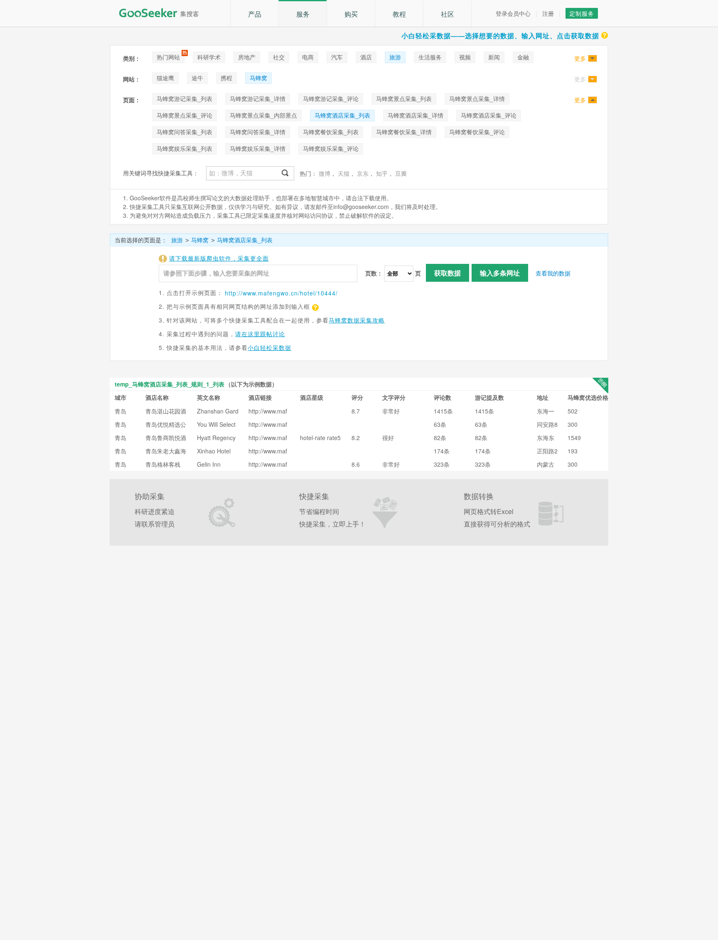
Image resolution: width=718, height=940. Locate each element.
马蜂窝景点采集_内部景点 (263, 115)
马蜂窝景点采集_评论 (184, 115)
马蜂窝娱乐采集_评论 (331, 148)
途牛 (197, 78)
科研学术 (209, 57)
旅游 (395, 57)
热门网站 (168, 57)
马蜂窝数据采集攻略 (357, 320)
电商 (308, 57)
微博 (324, 173)
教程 (399, 14)
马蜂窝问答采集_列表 (184, 132)
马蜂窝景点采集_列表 (404, 98)
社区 (447, 14)
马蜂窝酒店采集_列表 (342, 115)
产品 (254, 14)
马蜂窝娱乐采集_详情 (257, 148)
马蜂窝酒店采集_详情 (415, 115)
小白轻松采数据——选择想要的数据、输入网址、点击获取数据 (500, 35)
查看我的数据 (553, 273)
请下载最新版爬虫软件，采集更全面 (219, 258)
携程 (226, 78)
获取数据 (447, 273)
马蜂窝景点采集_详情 (477, 98)
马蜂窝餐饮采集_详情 (404, 132)
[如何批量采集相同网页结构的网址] (314, 306)
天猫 (343, 173)
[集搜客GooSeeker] (163, 13)
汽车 (337, 57)
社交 (279, 57)
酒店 (366, 57)
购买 (351, 14)
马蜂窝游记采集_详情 (257, 98)
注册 (548, 13)
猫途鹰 (165, 78)
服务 (303, 14)
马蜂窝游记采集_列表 (184, 98)
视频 (465, 57)
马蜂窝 (258, 78)
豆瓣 (401, 173)
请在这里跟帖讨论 (260, 334)
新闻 (494, 57)
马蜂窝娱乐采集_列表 (184, 148)
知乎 (382, 173)
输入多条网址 (500, 273)
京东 (363, 173)
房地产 (247, 57)
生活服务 (430, 57)
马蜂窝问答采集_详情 (257, 132)
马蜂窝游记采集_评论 (331, 98)
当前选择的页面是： (141, 240)
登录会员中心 (513, 13)
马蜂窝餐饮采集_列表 (331, 132)
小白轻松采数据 (269, 347)
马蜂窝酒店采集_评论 (488, 115)
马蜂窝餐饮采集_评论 (477, 132)
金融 (523, 57)
